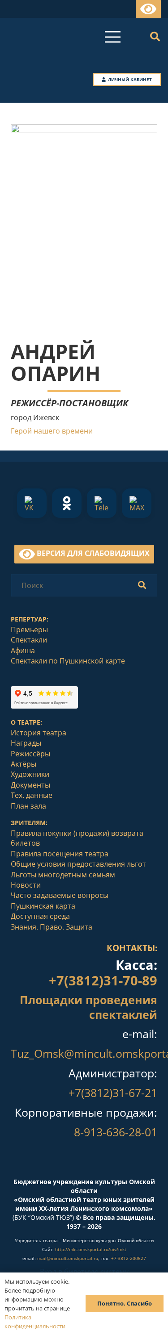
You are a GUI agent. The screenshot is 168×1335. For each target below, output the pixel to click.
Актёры (23, 764)
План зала (28, 806)
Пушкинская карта (43, 906)
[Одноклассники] (67, 503)
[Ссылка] (84, 1162)
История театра (38, 733)
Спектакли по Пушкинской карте (68, 661)
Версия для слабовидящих (92, 553)
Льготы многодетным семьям (63, 875)
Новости (26, 885)
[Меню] (112, 37)
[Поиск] (155, 37)
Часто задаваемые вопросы (59, 895)
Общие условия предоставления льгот (78, 864)
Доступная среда (40, 916)
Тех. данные (31, 795)
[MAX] (136, 503)
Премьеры (29, 629)
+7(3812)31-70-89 (103, 980)
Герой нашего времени (52, 431)
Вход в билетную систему (84, 1272)
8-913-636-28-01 (115, 1131)
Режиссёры (30, 754)
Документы (30, 785)
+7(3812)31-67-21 (113, 1092)
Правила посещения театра (59, 854)
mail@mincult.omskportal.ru (67, 1258)
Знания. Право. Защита (51, 927)
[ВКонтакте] (32, 503)
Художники (30, 774)
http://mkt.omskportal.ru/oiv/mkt (90, 1249)
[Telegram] (101, 503)
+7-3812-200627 (128, 1258)
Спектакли (29, 640)
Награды (26, 743)
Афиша (23, 650)
